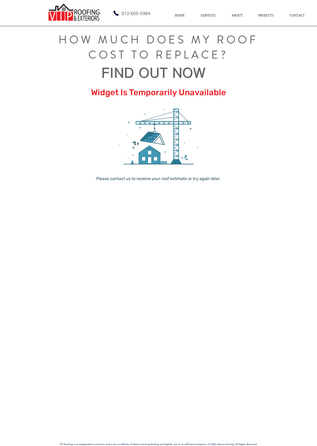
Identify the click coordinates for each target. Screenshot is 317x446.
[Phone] (116, 13)
